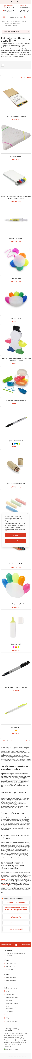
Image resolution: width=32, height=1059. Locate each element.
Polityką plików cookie (11, 531)
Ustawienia (15, 541)
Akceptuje (15, 535)
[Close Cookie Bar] (28, 514)
